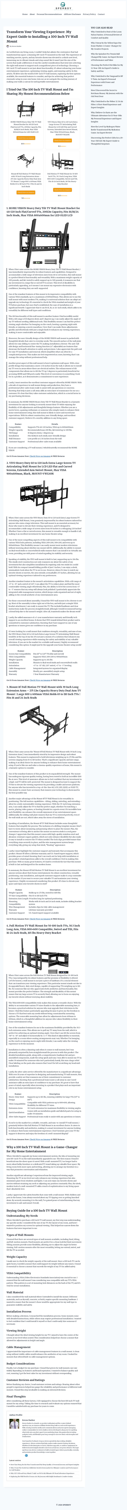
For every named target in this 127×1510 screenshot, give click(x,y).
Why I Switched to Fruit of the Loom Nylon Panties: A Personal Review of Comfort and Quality (106, 35)
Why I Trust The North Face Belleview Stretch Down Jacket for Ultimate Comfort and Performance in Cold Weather (43, 1469)
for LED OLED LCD (61, 215)
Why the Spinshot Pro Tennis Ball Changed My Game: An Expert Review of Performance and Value (107, 57)
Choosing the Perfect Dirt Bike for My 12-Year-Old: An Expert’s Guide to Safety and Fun (107, 68)
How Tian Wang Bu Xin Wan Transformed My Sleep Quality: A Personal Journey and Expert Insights (45, 1464)
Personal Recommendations (49, 14)
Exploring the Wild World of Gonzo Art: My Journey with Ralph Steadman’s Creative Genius (42, 1476)
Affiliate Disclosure (72, 14)
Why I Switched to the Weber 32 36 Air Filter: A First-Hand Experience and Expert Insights (107, 104)
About (32, 14)
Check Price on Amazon (26, 138)
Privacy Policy (89, 14)
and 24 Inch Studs (26, 697)
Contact (101, 14)
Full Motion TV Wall (21, 925)
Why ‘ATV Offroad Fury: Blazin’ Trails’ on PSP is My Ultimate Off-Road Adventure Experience (42, 1473)
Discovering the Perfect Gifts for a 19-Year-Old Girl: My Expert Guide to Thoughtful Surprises (107, 141)
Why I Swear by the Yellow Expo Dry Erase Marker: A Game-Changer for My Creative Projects (106, 46)
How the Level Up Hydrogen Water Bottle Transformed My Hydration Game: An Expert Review (105, 130)
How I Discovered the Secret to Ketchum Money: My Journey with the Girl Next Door (107, 93)
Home (25, 14)
